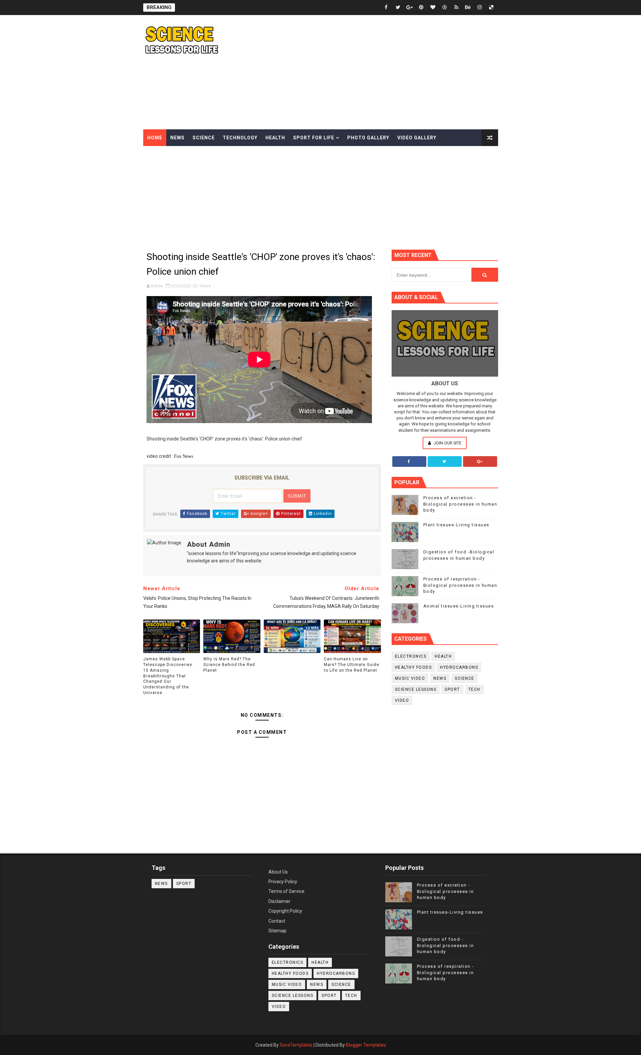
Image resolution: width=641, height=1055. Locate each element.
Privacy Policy (282, 881)
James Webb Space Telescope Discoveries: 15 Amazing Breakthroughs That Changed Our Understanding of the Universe (168, 676)
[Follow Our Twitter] (445, 461)
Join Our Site (447, 442)
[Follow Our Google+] (480, 461)
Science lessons (416, 689)
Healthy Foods (413, 667)
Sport (452, 689)
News (177, 137)
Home (154, 137)
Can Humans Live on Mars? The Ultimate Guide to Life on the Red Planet (351, 665)
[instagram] (480, 7)
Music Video (410, 678)
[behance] (468, 7)
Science (204, 137)
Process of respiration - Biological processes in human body (460, 585)
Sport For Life (313, 137)
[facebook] (386, 7)
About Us (278, 872)
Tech (474, 689)
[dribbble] (445, 7)
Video (402, 700)
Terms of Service (286, 891)
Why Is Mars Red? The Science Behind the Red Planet (229, 665)
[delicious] (491, 7)
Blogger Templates (366, 1045)
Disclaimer (279, 901)
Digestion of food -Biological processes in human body (445, 945)
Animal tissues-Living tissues (458, 606)
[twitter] (398, 7)
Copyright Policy (285, 911)
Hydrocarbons (459, 667)
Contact (276, 921)
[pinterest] (421, 7)
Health (275, 137)
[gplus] (410, 7)
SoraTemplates (296, 1045)
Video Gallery (416, 137)
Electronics (411, 656)
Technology (240, 137)
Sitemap (277, 930)
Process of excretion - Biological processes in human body (460, 503)
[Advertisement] (376, 72)
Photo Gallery (368, 137)
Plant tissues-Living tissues (456, 524)
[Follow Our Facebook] (409, 461)
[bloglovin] (433, 7)
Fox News (183, 456)
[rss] (456, 7)
